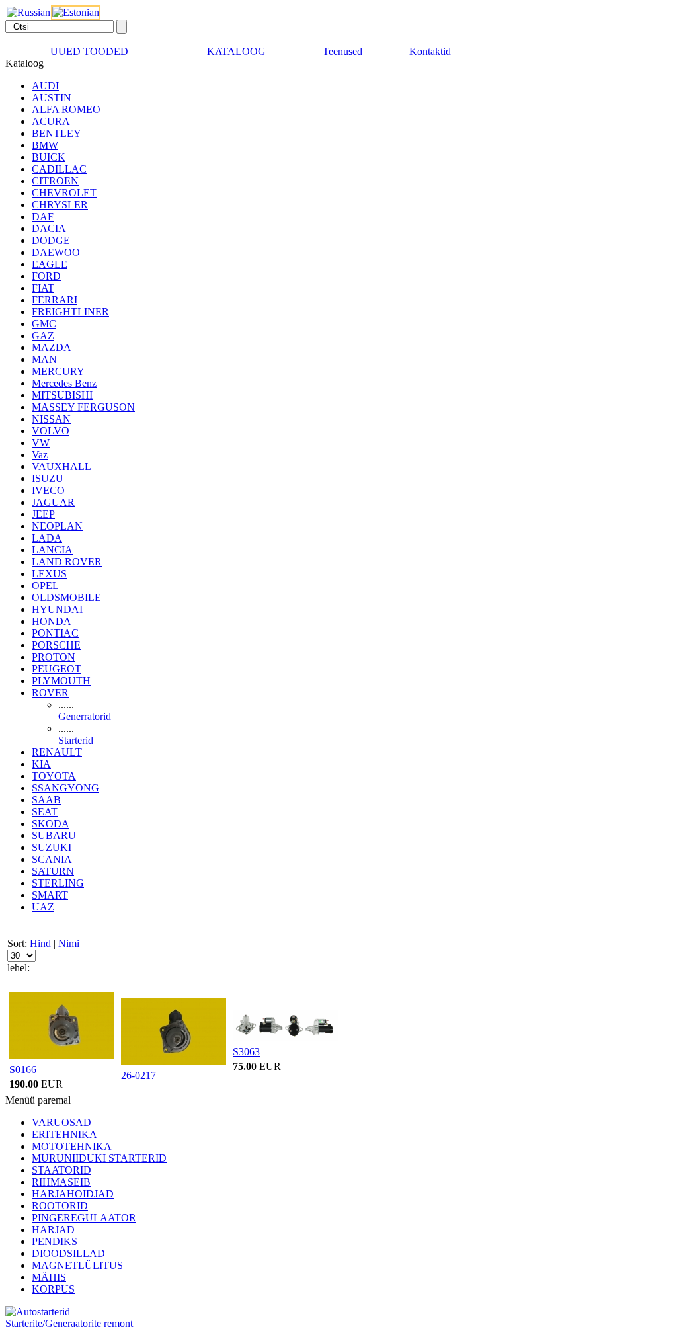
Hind (40, 943)
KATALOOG (236, 51)
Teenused (342, 51)
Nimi (68, 943)
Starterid (75, 740)
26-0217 (138, 1075)
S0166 (22, 1069)
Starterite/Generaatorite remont (69, 1323)
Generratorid (84, 716)
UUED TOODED (89, 51)
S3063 (246, 1051)
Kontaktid (430, 51)
